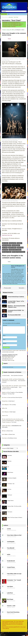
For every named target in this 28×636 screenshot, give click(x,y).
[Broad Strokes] (4, 474)
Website (4, 343)
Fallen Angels (12, 411)
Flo (6, 408)
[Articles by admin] (4, 557)
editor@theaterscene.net (7, 358)
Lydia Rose (10, 592)
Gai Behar (19, 243)
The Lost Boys (13, 404)
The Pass (9, 489)
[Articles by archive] (4, 531)
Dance (23, 29)
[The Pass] (4, 491)
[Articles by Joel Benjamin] (4, 544)
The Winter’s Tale (10, 483)
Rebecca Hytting (12, 247)
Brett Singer (10, 599)
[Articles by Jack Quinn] (4, 589)
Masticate (9, 461)
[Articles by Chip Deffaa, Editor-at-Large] (4, 576)
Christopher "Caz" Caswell (14, 580)
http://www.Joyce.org (7, 235)
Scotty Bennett (11, 560)
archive (9, 528)
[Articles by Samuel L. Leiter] (4, 608)
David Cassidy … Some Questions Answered (13, 375)
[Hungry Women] (4, 502)
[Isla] (4, 469)
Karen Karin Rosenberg (13, 612)
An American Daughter (11, 478)
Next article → (22, 288)
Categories (4, 448)
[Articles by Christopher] (4, 582)
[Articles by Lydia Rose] (4, 595)
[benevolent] (4, 457)
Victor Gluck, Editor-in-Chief (14, 535)
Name (4, 335)
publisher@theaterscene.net (8, 355)
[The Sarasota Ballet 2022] (4, 316)
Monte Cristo (10, 430)
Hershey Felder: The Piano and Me (14, 506)
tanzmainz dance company (15, 249)
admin (8, 554)
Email (4, 339)
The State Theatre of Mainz (18, 251)
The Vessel (9, 494)
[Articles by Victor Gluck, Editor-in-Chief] (4, 537)
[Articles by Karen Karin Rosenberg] (4, 614)
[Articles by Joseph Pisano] (4, 569)
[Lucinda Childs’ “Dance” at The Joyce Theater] (4, 302)
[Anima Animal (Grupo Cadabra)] (4, 298)
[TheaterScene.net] (14, 6)
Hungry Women (10, 500)
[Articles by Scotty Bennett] (4, 563)
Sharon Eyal (20, 247)
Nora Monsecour (15, 245)
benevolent (9, 455)
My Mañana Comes (12, 438)
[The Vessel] (4, 497)
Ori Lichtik (5, 247)
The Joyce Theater (7, 251)
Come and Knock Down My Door (15, 397)
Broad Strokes (10, 472)
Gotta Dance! (12, 401)
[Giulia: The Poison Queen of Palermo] (4, 519)
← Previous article (7, 288)
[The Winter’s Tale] (4, 485)
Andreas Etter (12, 243)
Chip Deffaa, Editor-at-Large (14, 573)
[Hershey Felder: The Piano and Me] (4, 508)
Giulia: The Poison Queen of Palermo (14, 517)
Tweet (9, 38)
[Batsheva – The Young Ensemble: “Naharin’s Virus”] (4, 307)
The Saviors (9, 511)
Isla (8, 14)
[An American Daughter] (4, 480)
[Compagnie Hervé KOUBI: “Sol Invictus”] (4, 311)
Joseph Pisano (11, 567)
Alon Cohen (5, 243)
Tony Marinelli (10, 548)
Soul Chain (5, 249)
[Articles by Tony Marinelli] (4, 550)
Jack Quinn (10, 586)
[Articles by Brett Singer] (4, 602)
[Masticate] (4, 463)
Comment (5, 325)
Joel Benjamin (18, 29)
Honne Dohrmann (6, 245)
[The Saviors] (4, 514)
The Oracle (13, 422)
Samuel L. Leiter (11, 605)
